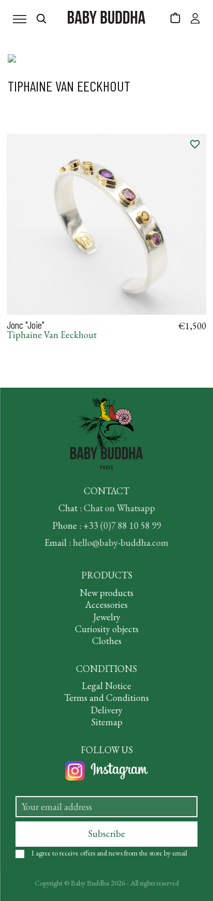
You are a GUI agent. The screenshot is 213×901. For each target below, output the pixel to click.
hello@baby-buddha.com (121, 542)
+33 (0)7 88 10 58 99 (122, 525)
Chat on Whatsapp (119, 508)
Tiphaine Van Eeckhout (52, 335)
